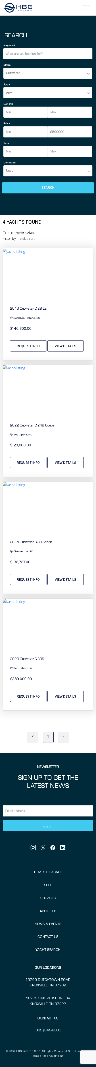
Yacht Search (48, 949)
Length (8, 103)
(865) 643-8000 (48, 1030)
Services (48, 898)
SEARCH (48, 187)
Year (6, 143)
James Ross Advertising (48, 1055)
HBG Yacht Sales (20, 233)
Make (7, 64)
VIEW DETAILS (65, 346)
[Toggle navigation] (86, 8)
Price (7, 123)
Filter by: (10, 238)
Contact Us (48, 936)
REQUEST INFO (28, 346)
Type (7, 84)
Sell (48, 885)
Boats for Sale (48, 872)
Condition (10, 162)
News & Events (48, 923)
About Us (48, 910)
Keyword (9, 45)
